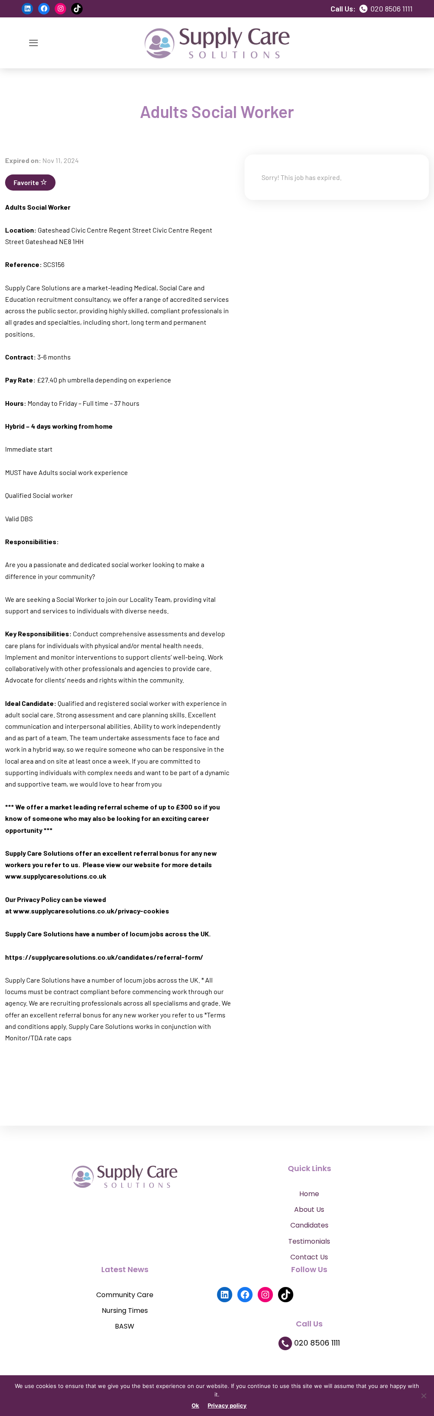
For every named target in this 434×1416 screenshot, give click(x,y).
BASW (124, 1326)
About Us (309, 1209)
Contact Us (309, 1257)
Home (309, 1194)
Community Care (124, 1295)
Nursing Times (125, 1310)
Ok (195, 1405)
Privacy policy (227, 1405)
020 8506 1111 (390, 8)
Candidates (309, 1225)
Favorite (27, 182)
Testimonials (309, 1241)
